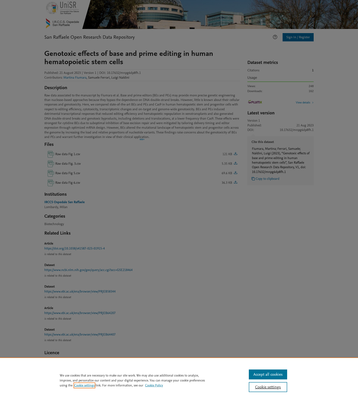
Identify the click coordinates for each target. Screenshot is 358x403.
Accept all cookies (268, 374)
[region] (179, 380)
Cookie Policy (154, 385)
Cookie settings (84, 385)
